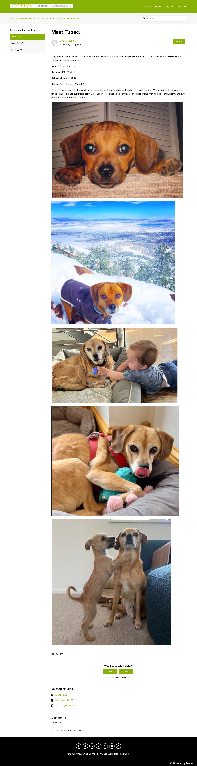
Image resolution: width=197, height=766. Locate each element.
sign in (61, 730)
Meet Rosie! (17, 43)
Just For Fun (46, 18)
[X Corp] (57, 654)
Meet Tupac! (17, 36)
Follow (179, 41)
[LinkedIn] (61, 654)
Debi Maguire (67, 40)
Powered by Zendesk (184, 763)
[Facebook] (52, 654)
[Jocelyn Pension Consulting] (41, 7)
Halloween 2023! (64, 700)
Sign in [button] (169, 6)
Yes (110, 671)
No (126, 671)
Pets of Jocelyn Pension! (67, 18)
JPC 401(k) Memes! (65, 705)
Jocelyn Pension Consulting (23, 18)
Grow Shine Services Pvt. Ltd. (92, 753)
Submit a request (153, 6)
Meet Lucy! (16, 50)
